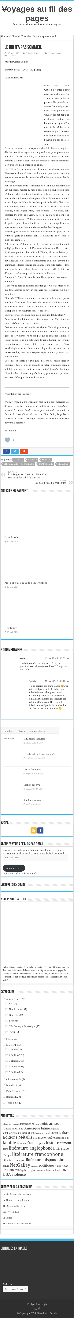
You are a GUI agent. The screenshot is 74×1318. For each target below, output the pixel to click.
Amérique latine (37, 1128)
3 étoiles (26, 36)
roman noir (46, 464)
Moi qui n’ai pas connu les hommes (26, 582)
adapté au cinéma (10, 1124)
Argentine (54, 1129)
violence (63, 464)
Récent (22, 730)
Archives (7, 1284)
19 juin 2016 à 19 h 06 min (57, 681)
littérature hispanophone (47, 1159)
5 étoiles (13, 1072)
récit (50, 1170)
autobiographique (12, 1133)
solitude (57, 1170)
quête (24, 1170)
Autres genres (13, 999)
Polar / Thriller (13, 1090)
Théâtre (13, 1032)
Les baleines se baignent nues (50, 481)
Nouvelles (14, 1015)
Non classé (11, 1085)
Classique (38, 1133)
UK (64, 1170)
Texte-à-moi (12, 1102)
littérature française (14, 1160)
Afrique (35, 1123)
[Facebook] (40, 830)
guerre (42, 1143)
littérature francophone (19, 464)
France (46, 460)
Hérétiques (11, 627)
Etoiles (16, 36)
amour (55, 1123)
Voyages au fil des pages (37, 13)
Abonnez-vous (13, 868)
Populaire (9, 730)
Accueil (7, 36)
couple (47, 1133)
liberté (5, 1148)
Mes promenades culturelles (17, 1223)
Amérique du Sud (13, 1128)
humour (65, 1143)
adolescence (24, 1123)
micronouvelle (13, 1079)
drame (66, 1133)
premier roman (60, 1165)
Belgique (27, 1132)
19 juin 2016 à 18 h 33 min (57, 658)
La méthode (12, 537)
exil (67, 1137)
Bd (10, 1003)
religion (32, 1170)
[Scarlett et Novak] (12, 789)
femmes (21, 1143)
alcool (18, 460)
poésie (12, 1020)
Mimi (23, 658)
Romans (37, 53)
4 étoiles (13, 1066)
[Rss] (34, 830)
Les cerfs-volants (32, 769)
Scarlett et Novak (32, 784)
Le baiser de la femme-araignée (39, 754)
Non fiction (15, 1009)
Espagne (59, 1137)
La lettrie (7, 1217)
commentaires (37, 730)
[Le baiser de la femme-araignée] (12, 758)
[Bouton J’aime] (7, 440)
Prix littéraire (12, 1170)
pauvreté (34, 1166)
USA (7, 1174)
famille (32, 460)
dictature (56, 1132)
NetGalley (20, 1165)
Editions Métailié (17, 1137)
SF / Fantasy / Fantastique (22, 1026)
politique (46, 1165)
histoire (52, 1142)
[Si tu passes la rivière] (12, 743)
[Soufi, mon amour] (12, 804)
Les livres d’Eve (11, 1211)
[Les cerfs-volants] (12, 774)
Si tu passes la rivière (34, 738)
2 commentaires (55, 53)
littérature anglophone (31, 1148)
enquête (49, 1137)
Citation (10, 1039)
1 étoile (13, 1049)
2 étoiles (13, 1055)
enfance (38, 1137)
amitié (44, 1123)
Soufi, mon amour (33, 800)
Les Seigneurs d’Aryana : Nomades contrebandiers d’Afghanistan (27, 475)
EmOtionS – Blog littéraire (16, 1200)
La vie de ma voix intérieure (17, 1194)
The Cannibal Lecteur (14, 1206)
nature (6, 1165)
